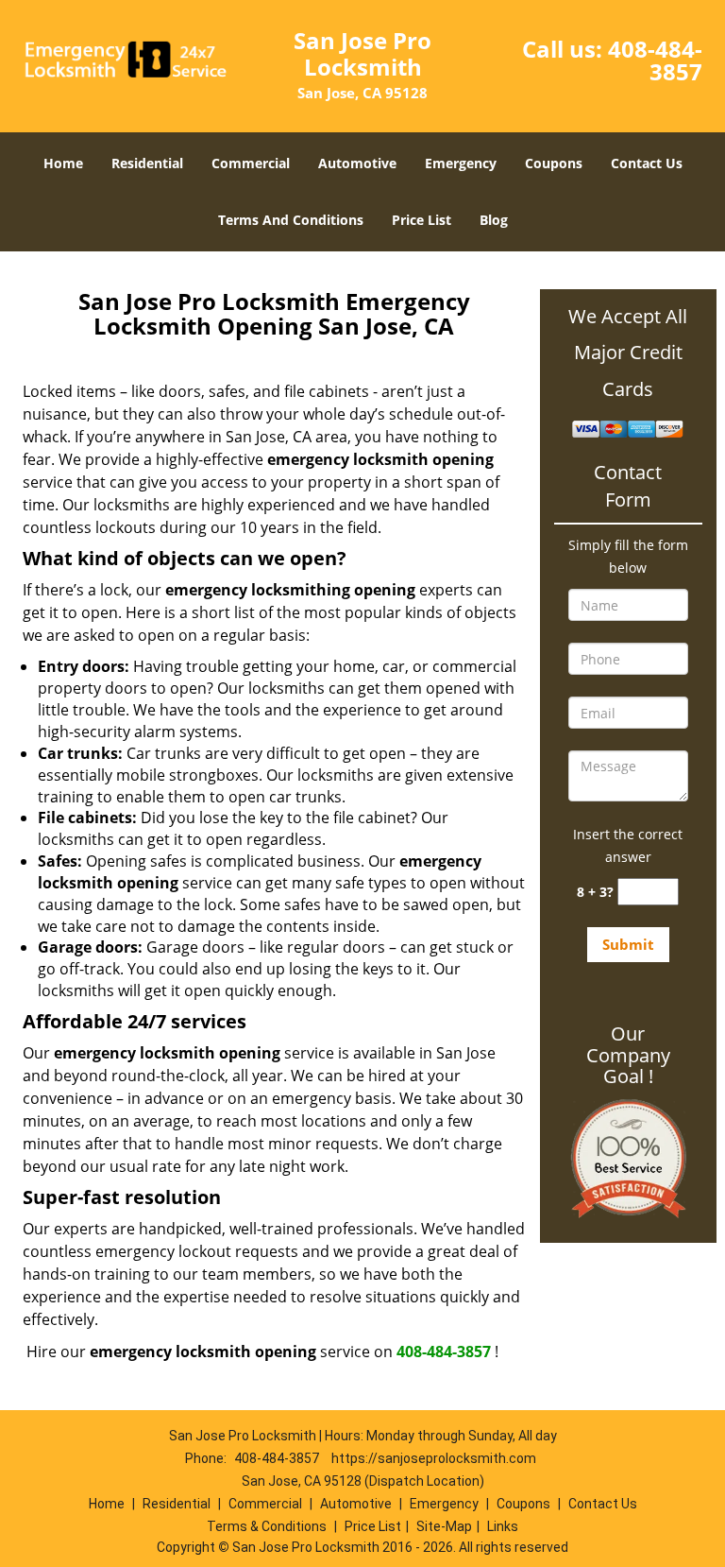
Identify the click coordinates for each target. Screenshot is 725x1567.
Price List (421, 220)
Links (502, 1526)
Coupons (553, 163)
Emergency (461, 163)
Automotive (357, 163)
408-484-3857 (655, 60)
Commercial (250, 163)
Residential (147, 163)
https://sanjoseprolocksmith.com (433, 1458)
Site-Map (444, 1526)
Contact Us (647, 163)
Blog (494, 220)
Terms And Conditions (290, 220)
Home (63, 163)
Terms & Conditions (267, 1526)
